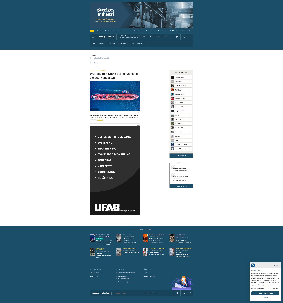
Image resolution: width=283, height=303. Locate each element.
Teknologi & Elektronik (157, 234)
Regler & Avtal (128, 234)
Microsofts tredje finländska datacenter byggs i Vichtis (99, 30)
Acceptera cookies (265, 293)
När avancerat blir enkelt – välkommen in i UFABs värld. (174, 30)
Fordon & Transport (129, 248)
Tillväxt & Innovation (98, 70)
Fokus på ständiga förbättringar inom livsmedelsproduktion (127, 30)
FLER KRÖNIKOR (180, 186)
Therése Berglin (96, 113)
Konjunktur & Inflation (184, 248)
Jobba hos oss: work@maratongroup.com (127, 282)
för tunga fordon (131, 252)
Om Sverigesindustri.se (96, 272)
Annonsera (141, 43)
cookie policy (264, 285)
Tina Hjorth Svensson (180, 170)
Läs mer (100, 120)
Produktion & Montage (103, 234)
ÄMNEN (101, 43)
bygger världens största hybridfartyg (114, 75)
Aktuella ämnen (94, 276)
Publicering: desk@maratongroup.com (126, 272)
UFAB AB (101, 236)
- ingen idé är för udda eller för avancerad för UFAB (104, 243)
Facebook (145, 272)
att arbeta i (183, 254)
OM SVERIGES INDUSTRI (126, 43)
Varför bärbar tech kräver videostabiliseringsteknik (156, 241)
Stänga (276, 265)
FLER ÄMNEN (180, 155)
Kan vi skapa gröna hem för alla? (151, 30)
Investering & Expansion (180, 235)
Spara (135, 113)
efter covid (103, 255)
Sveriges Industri (111, 113)
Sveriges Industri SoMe (149, 276)
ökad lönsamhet (181, 177)
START (94, 43)
